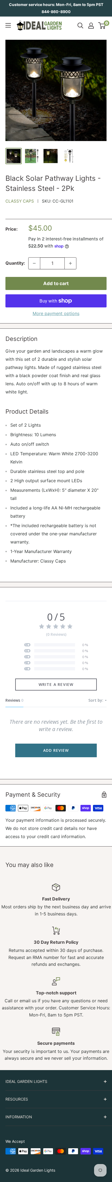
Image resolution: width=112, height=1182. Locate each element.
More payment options (56, 313)
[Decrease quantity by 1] (34, 263)
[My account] (91, 26)
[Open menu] (8, 25)
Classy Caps (19, 201)
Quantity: (15, 263)
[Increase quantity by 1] (70, 263)
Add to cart (56, 283)
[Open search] (80, 26)
